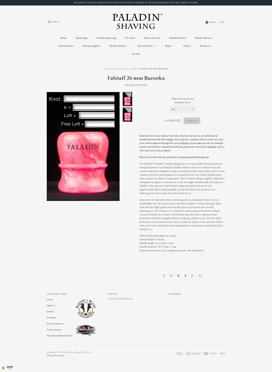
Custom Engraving (106, 38)
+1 (192, 275)
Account (136, 54)
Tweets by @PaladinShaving (120, 299)
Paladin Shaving (136, 85)
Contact (50, 312)
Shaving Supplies (91, 46)
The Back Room (117, 46)
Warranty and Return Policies (60, 336)
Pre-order (130, 38)
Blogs (168, 46)
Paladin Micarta (203, 38)
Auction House (66, 46)
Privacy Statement (55, 324)
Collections (120, 69)
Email (200, 275)
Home (63, 38)
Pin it (178, 275)
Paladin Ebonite (177, 38)
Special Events (145, 46)
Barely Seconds (152, 38)
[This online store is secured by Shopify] (7, 370)
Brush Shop (82, 38)
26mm (133, 69)
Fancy (185, 275)
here (150, 229)
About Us (51, 306)
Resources (205, 46)
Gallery (187, 46)
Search (50, 300)
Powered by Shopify (55, 356)
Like (164, 275)
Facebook (51, 318)
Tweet (171, 275)
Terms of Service (54, 330)
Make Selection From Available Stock (182, 101)
